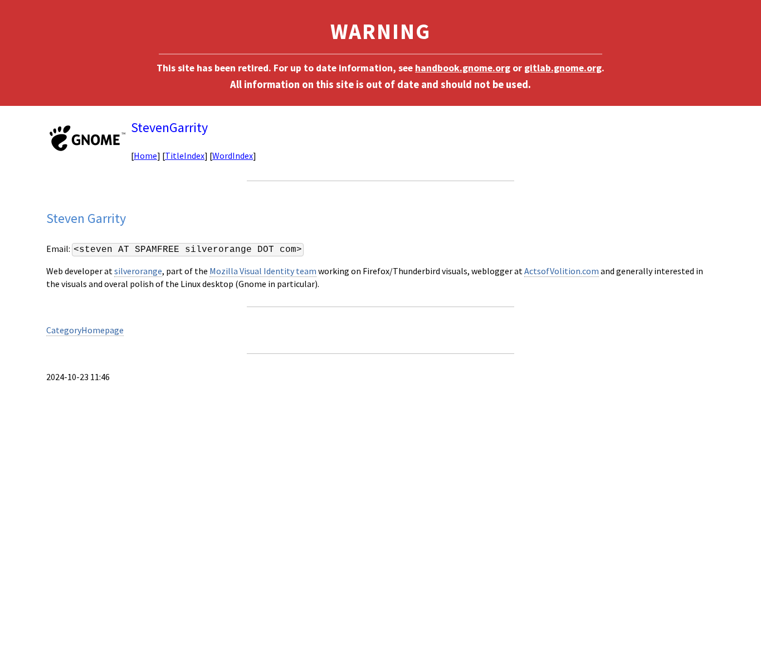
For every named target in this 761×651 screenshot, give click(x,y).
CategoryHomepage (85, 330)
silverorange (138, 270)
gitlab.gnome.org (563, 68)
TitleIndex (184, 155)
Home (145, 155)
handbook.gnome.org (462, 68)
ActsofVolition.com (561, 270)
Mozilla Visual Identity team (262, 270)
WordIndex (232, 155)
